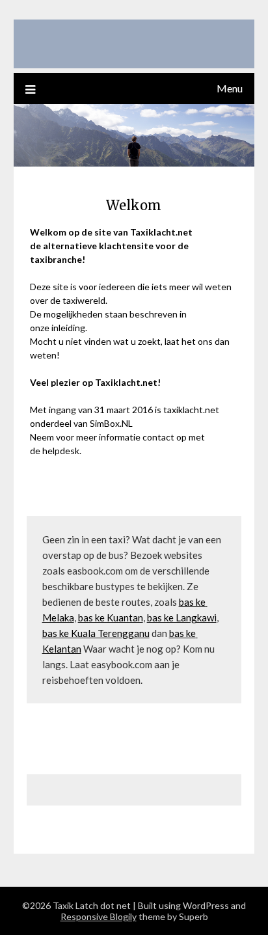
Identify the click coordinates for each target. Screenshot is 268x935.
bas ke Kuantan (110, 617)
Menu (230, 88)
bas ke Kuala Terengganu (96, 633)
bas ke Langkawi (182, 617)
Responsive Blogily (98, 916)
